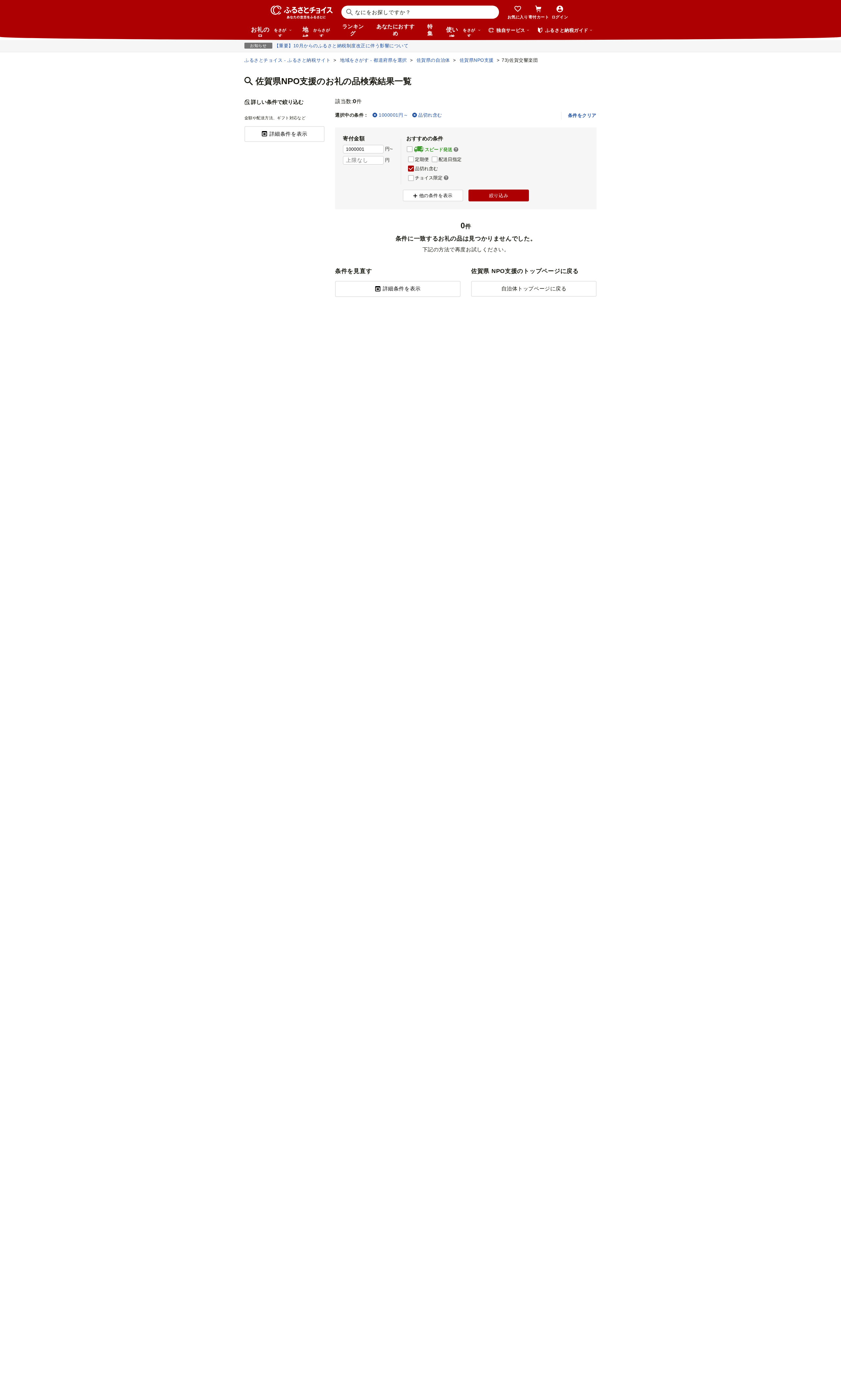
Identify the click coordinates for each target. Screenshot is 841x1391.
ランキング (353, 30)
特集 (430, 30)
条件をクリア (582, 115)
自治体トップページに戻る (534, 288)
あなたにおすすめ (395, 30)
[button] (456, 149)
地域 (316, 31)
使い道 (460, 31)
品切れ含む (430, 115)
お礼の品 (268, 31)
